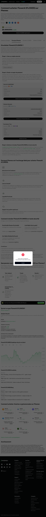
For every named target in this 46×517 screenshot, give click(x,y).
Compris (23, 263)
